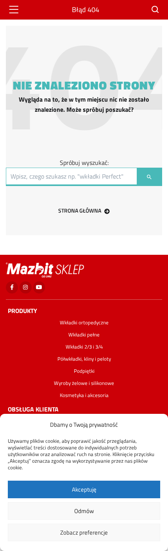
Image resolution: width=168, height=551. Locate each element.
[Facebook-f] (12, 287)
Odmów (84, 510)
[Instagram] (26, 287)
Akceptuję (84, 489)
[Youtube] (39, 287)
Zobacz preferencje (84, 532)
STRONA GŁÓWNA (79, 210)
